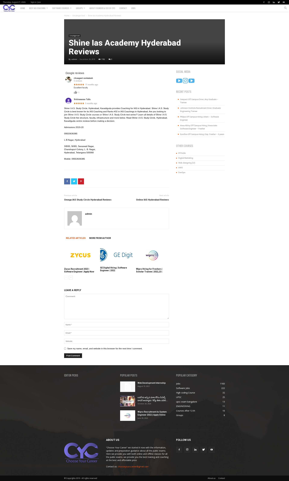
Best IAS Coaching (37, 8)
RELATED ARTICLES (76, 238)
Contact (123, 8)
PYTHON (182, 153)
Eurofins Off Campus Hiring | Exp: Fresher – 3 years (202, 134)
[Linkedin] (274, 2)
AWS (180, 168)
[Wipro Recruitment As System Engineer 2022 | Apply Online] (127, 415)
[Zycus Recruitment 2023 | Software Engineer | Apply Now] (80, 255)
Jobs (133, 8)
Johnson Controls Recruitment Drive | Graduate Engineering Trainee (200, 109)
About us (211, 478)
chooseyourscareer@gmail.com (133, 466)
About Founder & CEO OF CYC (102, 8)
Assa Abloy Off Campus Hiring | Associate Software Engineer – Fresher (198, 127)
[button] (285, 8)
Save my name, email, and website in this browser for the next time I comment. (104, 348)
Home (22, 8)
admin (74, 59)
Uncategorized (78, 15)
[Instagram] (269, 2)
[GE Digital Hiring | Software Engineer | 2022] (116, 254)
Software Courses (60, 8)
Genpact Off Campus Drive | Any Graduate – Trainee (199, 101)
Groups (79, 8)
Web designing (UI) (186, 163)
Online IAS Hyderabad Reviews (152, 199)
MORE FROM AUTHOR (100, 238)
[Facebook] (264, 2)
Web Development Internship (152, 383)
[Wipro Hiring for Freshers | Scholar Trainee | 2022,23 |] (152, 255)
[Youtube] (283, 2)
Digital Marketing (185, 158)
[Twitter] (279, 2)
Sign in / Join (36, 2)
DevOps (181, 172)
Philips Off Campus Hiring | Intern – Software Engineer (199, 118)
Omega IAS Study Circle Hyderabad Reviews (87, 199)
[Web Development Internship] (127, 386)
